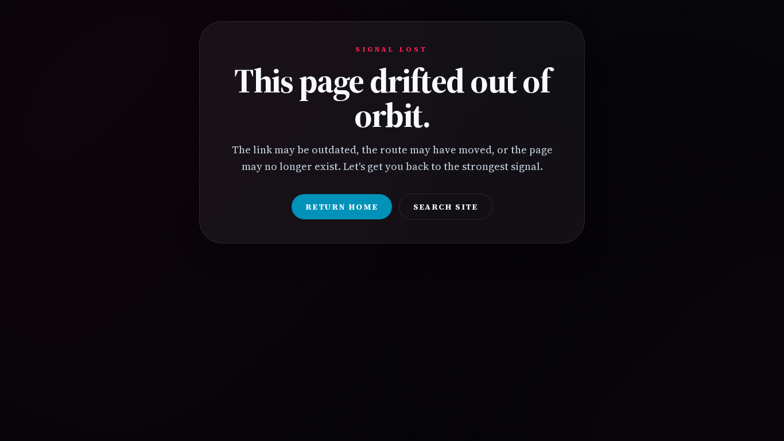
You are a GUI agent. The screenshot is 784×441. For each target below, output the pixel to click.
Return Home (341, 206)
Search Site (445, 206)
